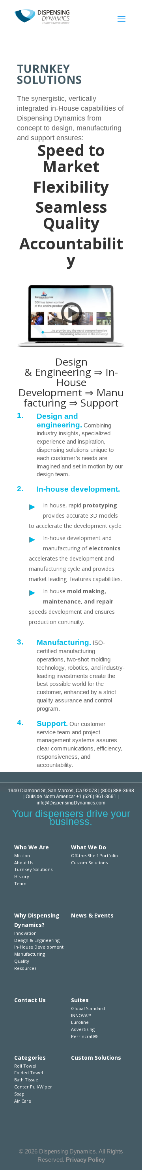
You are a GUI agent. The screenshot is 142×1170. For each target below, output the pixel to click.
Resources (25, 968)
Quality (21, 961)
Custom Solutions (89, 862)
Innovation (25, 933)
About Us (23, 862)
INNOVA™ (81, 1015)
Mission (22, 855)
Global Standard (88, 1008)
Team (20, 883)
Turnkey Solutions (33, 869)
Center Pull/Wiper (33, 1087)
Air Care (22, 1101)
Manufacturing (29, 954)
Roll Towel (25, 1066)
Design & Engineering (37, 940)
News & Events (92, 915)
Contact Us (30, 1000)
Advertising (83, 1029)
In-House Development (39, 947)
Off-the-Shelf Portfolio (94, 855)
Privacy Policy (85, 1159)
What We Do (88, 847)
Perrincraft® (84, 1036)
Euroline (80, 1022)
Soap (19, 1094)
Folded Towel (28, 1072)
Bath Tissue (26, 1080)
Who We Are (31, 847)
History (21, 876)
